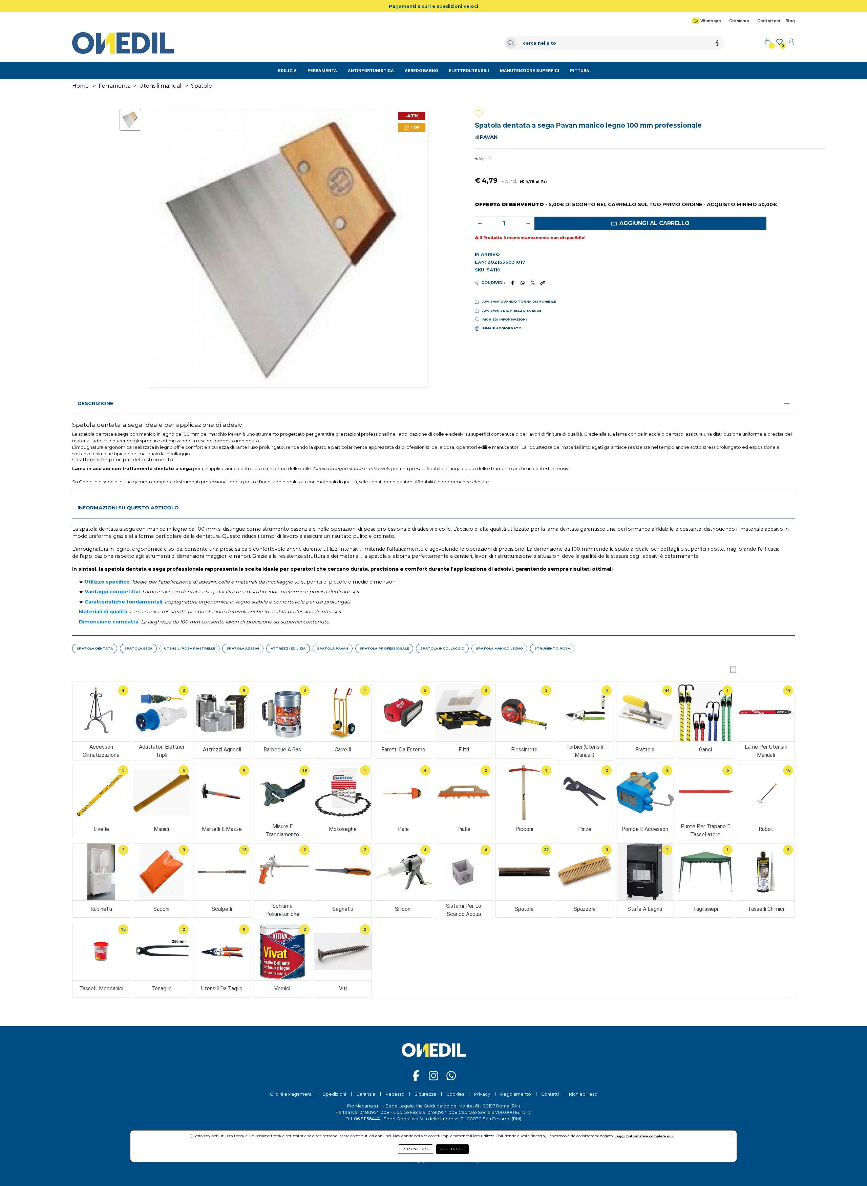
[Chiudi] (733, 669)
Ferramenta (115, 86)
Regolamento (515, 1094)
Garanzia (365, 1094)
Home (80, 86)
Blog (790, 20)
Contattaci (768, 20)
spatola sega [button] (138, 648)
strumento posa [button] (552, 648)
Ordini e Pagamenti (291, 1094)
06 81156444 (367, 1118)
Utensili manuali (161, 86)
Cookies (455, 1094)
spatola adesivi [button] (243, 648)
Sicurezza (425, 1094)
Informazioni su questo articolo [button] (128, 508)
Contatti (550, 1094)
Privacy (482, 1094)
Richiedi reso (583, 1094)
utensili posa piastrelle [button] (189, 648)
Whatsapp (710, 20)
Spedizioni (334, 1094)
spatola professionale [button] (384, 648)
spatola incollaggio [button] (442, 648)
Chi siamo (739, 20)
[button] (650, 223)
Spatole (201, 86)
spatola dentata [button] (95, 648)
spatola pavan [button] (332, 648)
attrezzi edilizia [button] (288, 648)
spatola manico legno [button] (499, 648)
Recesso (394, 1094)
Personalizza (415, 1149)
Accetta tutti (452, 1149)
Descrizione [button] (95, 403)
